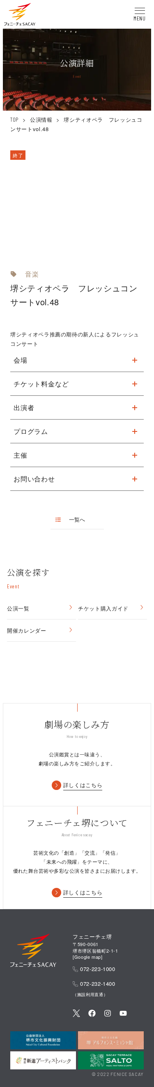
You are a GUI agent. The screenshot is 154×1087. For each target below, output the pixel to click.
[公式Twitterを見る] (76, 1014)
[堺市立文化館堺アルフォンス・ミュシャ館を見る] (111, 1040)
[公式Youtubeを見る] (123, 1014)
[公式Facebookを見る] (92, 1014)
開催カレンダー (26, 630)
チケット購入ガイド (103, 608)
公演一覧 (18, 608)
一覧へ (77, 519)
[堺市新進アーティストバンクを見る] (43, 1060)
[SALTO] (111, 1060)
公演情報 (41, 119)
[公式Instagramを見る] (107, 1014)
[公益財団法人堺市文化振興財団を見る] (43, 1040)
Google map (87, 956)
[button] (19, 15)
